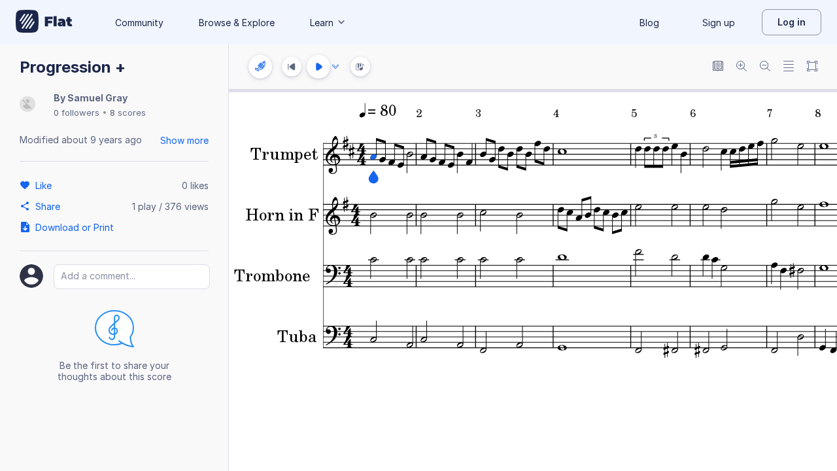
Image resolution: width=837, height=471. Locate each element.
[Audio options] (335, 66)
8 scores (128, 112)
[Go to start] (291, 67)
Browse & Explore (237, 22)
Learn (321, 22)
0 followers (76, 112)
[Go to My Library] (44, 22)
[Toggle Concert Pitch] (718, 67)
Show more (184, 140)
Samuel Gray (97, 97)
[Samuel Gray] (27, 105)
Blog (649, 22)
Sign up (718, 22)
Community (139, 22)
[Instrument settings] (260, 66)
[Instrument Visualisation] (360, 67)
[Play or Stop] (318, 66)
